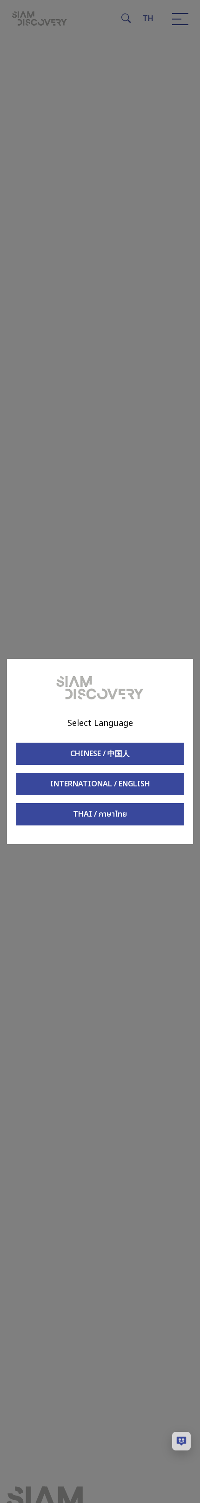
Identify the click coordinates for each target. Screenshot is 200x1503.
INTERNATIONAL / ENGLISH (100, 784)
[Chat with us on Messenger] (181, 1441)
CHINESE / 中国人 (100, 753)
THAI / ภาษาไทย (100, 814)
